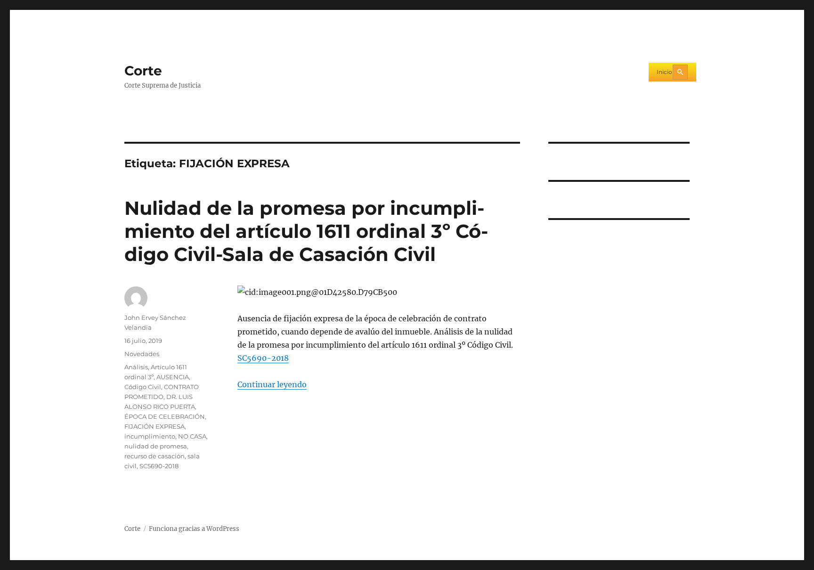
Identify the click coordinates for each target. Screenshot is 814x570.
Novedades (141, 354)
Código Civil (142, 387)
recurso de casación (154, 456)
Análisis (136, 367)
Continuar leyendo (272, 384)
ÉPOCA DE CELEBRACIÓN (164, 416)
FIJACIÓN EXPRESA (154, 426)
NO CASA (192, 436)
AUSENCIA (172, 377)
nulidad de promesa (155, 446)
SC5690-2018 (263, 358)
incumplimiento (149, 436)
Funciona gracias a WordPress (194, 529)
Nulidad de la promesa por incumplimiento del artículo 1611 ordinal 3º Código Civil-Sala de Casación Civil (306, 231)
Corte (143, 71)
